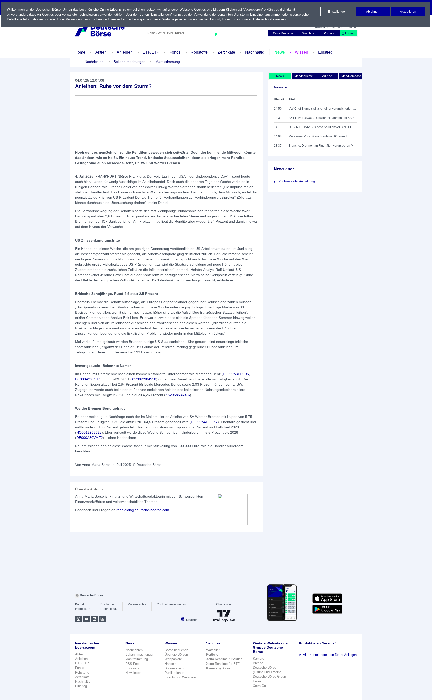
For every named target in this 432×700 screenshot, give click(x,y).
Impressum (82, 609)
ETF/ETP (151, 52)
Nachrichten (94, 62)
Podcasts (132, 668)
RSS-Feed (133, 664)
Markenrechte (137, 604)
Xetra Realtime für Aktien (224, 659)
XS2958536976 (178, 395)
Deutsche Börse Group (269, 676)
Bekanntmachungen (130, 62)
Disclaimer (107, 604)
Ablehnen (373, 11)
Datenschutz (109, 609)
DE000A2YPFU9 (88, 379)
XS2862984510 (144, 379)
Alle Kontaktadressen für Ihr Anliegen (328, 655)
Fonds (175, 52)
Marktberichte (303, 76)
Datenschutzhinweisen (269, 19)
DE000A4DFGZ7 (204, 422)
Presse (258, 663)
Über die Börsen (176, 654)
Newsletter (133, 673)
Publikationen (174, 673)
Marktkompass (351, 76)
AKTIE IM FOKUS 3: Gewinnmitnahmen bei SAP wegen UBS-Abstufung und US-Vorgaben (323, 118)
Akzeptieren (408, 11)
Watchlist (308, 33)
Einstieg (325, 52)
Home (80, 52)
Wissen (301, 52)
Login (349, 33)
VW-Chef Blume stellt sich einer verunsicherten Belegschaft (323, 108)
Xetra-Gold (260, 686)
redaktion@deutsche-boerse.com (142, 510)
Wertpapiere (173, 659)
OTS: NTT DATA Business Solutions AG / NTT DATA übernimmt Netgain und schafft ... (323, 127)
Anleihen (125, 52)
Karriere (258, 658)
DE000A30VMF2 (89, 438)
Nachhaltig (254, 52)
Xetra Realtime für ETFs (224, 664)
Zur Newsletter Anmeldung (297, 181)
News (279, 52)
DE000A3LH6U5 (236, 374)
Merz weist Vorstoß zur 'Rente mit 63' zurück (318, 136)
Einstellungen (337, 11)
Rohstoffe (199, 52)
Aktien (101, 52)
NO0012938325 (89, 432)
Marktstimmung (168, 62)
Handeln (170, 664)
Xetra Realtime (283, 33)
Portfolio (329, 33)
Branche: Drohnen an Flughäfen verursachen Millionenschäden (323, 145)
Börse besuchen (176, 650)
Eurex (257, 681)
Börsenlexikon (175, 668)
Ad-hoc (327, 76)
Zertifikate (226, 52)
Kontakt (80, 604)
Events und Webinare (180, 677)
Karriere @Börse (218, 668)
